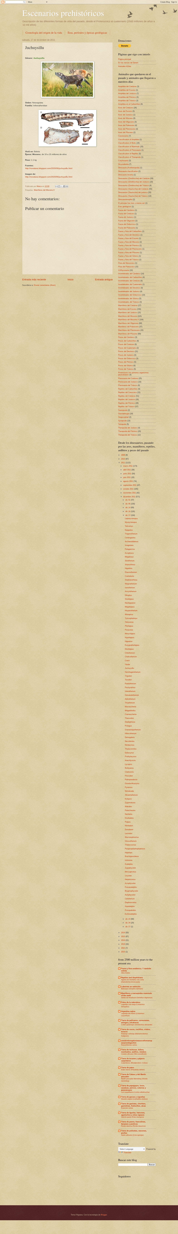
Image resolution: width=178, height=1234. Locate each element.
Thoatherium (130, 703)
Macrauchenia (130, 707)
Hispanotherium (131, 611)
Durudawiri (129, 829)
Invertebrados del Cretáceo (129, 281)
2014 (123, 933)
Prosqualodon (130, 910)
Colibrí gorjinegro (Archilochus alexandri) (136, 1025)
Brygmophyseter (131, 891)
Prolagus (128, 726)
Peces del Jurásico (126, 355)
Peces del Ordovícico (127, 358)
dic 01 (128, 500)
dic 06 (128, 504)
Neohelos (128, 814)
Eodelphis (129, 864)
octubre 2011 (128, 489)
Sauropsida (122, 410)
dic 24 (128, 923)
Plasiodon (129, 776)
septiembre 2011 (130, 485)
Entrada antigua (104, 279)
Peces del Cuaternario (127, 348)
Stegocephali (123, 417)
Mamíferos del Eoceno (127, 309)
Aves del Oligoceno (126, 122)
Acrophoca (129, 553)
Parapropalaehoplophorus (135, 849)
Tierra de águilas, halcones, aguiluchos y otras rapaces (133, 1114)
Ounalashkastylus (132, 783)
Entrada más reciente (34, 279)
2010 (123, 459)
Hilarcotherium (130, 733)
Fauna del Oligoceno (126, 221)
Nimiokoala (129, 791)
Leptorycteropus (131, 518)
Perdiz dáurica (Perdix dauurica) (133, 1126)
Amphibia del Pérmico (127, 97)
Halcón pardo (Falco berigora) (132, 1117)
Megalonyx (129, 557)
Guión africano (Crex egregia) (132, 1135)
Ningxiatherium (131, 584)
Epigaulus (129, 530)
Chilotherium (130, 653)
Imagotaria (129, 545)
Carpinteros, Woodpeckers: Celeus (134, 1063)
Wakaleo (128, 806)
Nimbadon (129, 826)
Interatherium (130, 691)
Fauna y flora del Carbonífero (130, 231)
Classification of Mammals (129, 147)
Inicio (70, 279)
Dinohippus (129, 649)
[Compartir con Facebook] (64, 186)
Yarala (127, 664)
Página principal (124, 59)
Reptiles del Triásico (126, 407)
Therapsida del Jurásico (127, 428)
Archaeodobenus (131, 541)
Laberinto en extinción (130, 987)
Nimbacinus (129, 745)
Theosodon (129, 718)
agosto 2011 (128, 481)
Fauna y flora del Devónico (129, 235)
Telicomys (129, 526)
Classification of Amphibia (128, 139)
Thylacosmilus (131, 749)
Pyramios (129, 787)
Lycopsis (128, 764)
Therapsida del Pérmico (127, 431)
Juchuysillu (129, 668)
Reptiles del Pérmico (126, 403)
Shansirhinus (130, 565)
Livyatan (128, 876)
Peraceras (129, 630)
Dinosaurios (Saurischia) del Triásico (133, 196)
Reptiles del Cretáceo (126, 396)
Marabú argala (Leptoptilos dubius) (134, 1099)
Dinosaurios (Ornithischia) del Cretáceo (134, 178)
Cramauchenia (130, 714)
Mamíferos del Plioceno (127, 334)
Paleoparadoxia (131, 780)
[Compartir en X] (61, 186)
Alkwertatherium (131, 795)
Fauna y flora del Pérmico (128, 245)
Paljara (127, 822)
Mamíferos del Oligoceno (128, 323)
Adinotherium (130, 699)
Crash (127, 660)
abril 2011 (127, 470)
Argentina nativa (128, 1011)
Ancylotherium (130, 591)
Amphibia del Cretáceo (127, 86)
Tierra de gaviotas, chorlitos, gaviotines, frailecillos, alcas (133, 1105)
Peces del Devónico (126, 351)
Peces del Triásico (125, 369)
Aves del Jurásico (125, 115)
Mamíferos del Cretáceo (128, 305)
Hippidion (128, 568)
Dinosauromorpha (125, 199)
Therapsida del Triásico (127, 435)
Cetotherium (130, 899)
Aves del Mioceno (125, 118)
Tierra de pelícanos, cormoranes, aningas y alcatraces (135, 1021)
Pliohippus (129, 626)
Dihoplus (128, 595)
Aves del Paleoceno (126, 125)
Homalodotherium (132, 695)
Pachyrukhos (130, 687)
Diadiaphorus (130, 722)
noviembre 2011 (129, 493)
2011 (123, 463)
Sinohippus (129, 599)
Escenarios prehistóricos (63, 12)
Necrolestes (129, 741)
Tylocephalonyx (131, 618)
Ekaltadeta (129, 818)
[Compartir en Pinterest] (67, 186)
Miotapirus (129, 614)
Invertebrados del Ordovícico (129, 295)
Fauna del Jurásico (126, 217)
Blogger (104, 1215)
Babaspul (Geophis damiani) (132, 989)
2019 (123, 944)
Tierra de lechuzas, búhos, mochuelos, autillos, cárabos (133, 1051)
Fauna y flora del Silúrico (128, 256)
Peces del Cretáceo (126, 344)
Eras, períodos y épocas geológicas (87, 32)
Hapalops (128, 853)
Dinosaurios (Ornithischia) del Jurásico (133, 182)
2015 (123, 936)
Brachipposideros (132, 856)
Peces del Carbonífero (127, 341)
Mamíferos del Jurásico (127, 312)
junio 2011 (127, 474)
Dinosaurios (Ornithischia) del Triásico (133, 185)
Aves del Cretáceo (125, 108)
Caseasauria (123, 136)
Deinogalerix (130, 737)
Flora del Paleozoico (126, 267)
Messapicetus (130, 872)
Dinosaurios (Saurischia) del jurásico (133, 192)
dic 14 (128, 507)
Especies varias (127, 1108)
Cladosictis (129, 772)
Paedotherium (130, 684)
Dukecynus (129, 753)
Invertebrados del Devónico (129, 288)
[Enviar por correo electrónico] (56, 186)
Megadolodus (130, 710)
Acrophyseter (130, 883)
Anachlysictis (130, 760)
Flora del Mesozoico (126, 263)
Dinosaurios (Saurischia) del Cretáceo (133, 189)
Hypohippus (129, 637)
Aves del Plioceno (125, 132)
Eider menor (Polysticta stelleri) (133, 1070)
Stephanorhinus (131, 580)
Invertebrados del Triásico (128, 302)
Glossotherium (131, 841)
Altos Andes (125, 973)
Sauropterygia (123, 414)
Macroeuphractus (132, 837)
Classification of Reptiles (128, 154)
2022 (123, 948)
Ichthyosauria (123, 270)
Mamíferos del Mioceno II (44, 190)
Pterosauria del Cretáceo (128, 378)
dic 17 (128, 515)
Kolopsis (128, 799)
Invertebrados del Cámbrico (129, 274)
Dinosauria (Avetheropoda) (128, 168)
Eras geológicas (124, 207)
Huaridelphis (130, 906)
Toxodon (128, 680)
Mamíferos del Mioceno (127, 316)
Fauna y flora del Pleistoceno (130, 249)
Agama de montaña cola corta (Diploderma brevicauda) (132, 981)
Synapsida (122, 421)
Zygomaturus (130, 803)
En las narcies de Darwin (128, 63)
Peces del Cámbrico (126, 337)
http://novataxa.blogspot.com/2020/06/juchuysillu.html (48, 168)
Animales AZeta (124, 66)
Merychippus (130, 634)
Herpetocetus (130, 879)
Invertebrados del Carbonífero (130, 277)
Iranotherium (130, 588)
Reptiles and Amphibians (132, 978)
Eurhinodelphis (131, 914)
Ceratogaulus (130, 538)
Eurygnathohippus (132, 645)
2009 (123, 455)
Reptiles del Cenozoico (127, 392)
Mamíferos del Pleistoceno (129, 330)
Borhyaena (129, 768)
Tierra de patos (127, 1068)
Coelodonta (129, 576)
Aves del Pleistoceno (126, 129)
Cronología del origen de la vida (44, 32)
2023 (123, 952)
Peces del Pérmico (126, 362)
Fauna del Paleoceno (126, 228)
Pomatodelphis (131, 887)
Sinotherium (129, 561)
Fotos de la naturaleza (130, 1002)
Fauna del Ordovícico (126, 224)
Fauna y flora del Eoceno (128, 238)
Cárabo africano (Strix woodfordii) (134, 1054)
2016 (123, 940)
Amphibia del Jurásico (127, 93)
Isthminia (128, 860)
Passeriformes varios (129, 1045)
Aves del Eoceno (125, 111)
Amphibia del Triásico (127, 101)
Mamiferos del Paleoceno (128, 327)
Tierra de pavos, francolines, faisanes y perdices (133, 1123)
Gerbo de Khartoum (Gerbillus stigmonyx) (136, 998)
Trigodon (128, 676)
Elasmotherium (131, 572)
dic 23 (128, 919)
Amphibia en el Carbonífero (129, 104)
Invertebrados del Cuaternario (130, 284)
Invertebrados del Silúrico (128, 298)
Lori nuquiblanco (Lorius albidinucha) (135, 1092)
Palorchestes (130, 810)
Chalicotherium (131, 657)
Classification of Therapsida (129, 157)
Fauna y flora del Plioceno (128, 252)
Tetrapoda (122, 424)
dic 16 (128, 511)
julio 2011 (127, 477)
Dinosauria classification (128, 171)
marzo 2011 (128, 466)
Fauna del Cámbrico (126, 210)
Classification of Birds (127, 143)
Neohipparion (130, 603)
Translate (127, 1153)
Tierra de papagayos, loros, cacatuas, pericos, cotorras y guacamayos (133, 1088)
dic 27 (128, 927)
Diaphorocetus (130, 902)
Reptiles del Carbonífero (128, 389)
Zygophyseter (130, 868)
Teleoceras (129, 622)
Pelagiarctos (130, 549)
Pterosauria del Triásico (127, 385)
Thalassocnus (130, 845)
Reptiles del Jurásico (126, 399)
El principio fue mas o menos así (131, 203)
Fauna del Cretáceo (126, 214)
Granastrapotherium (133, 730)
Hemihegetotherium (132, 672)
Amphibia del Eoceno (126, 90)
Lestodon (128, 833)
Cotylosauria (123, 161)
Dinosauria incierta (125, 175)
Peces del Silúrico (125, 366)
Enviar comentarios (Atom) (44, 285)
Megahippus (130, 607)
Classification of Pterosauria (129, 150)
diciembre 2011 (129, 497)
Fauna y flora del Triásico (128, 260)
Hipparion (128, 641)
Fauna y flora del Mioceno (128, 242)
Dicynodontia (123, 164)
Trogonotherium (131, 534)
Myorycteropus (131, 522)
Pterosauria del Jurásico (128, 382)
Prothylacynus (130, 756)
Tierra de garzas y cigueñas (133, 1097)
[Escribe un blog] (59, 186)
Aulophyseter (130, 895)
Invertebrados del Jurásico (128, 291)
